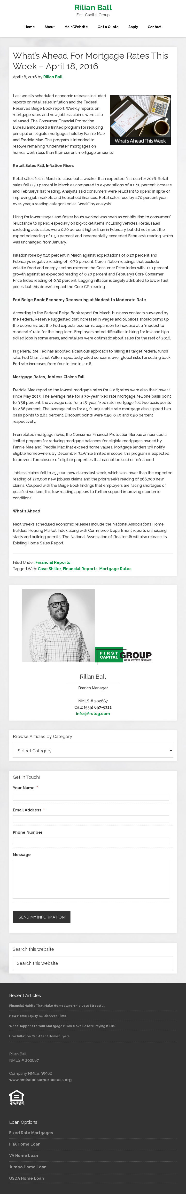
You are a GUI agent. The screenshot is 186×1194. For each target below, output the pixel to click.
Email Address (29, 810)
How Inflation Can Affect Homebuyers (39, 1036)
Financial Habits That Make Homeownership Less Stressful (56, 1005)
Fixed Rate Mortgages (31, 1133)
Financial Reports (53, 562)
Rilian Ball (93, 7)
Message (22, 854)
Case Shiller (49, 568)
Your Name (25, 788)
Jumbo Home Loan (27, 1167)
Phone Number (28, 832)
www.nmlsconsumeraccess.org (40, 1079)
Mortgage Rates (115, 568)
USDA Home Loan (26, 1178)
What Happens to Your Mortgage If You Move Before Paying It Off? (62, 1026)
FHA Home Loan (24, 1144)
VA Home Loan (23, 1155)
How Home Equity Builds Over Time (37, 1016)
